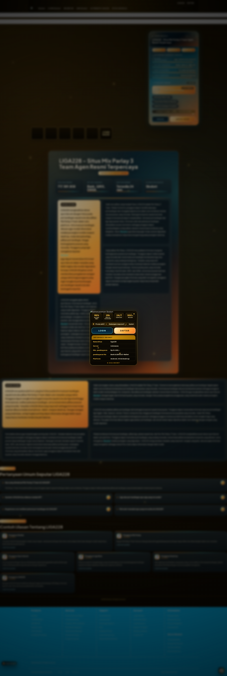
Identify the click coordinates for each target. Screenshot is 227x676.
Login (102, 330)
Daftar (124, 330)
